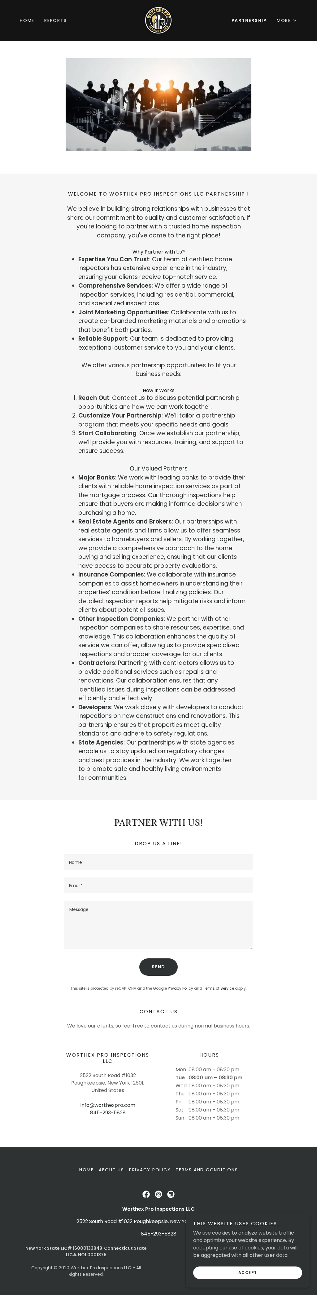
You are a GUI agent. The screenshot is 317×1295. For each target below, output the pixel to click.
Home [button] (86, 1170)
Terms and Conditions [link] (207, 1170)
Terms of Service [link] (218, 988)
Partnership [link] (249, 20)
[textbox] (158, 862)
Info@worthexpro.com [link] (107, 1105)
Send (158, 967)
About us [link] (111, 1170)
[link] (158, 20)
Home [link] (27, 20)
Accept (247, 1272)
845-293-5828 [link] (108, 1112)
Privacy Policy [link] (180, 988)
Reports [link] (55, 20)
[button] (287, 20)
